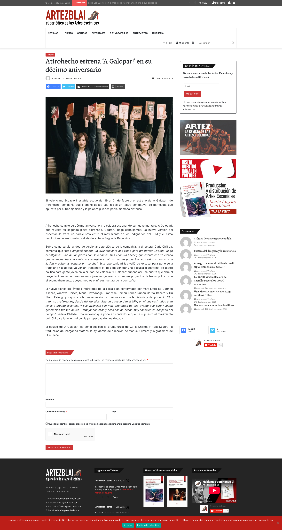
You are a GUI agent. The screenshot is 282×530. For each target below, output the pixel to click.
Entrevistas (140, 33)
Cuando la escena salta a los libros (214, 305)
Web (114, 411)
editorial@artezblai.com (67, 510)
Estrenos (50, 54)
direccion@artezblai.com (68, 498)
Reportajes (98, 33)
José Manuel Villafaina (205, 242)
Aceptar (128, 525)
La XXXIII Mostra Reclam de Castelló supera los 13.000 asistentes (210, 281)
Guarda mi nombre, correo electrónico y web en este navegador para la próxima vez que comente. (99, 424)
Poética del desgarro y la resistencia (215, 251)
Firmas (69, 33)
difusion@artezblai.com (69, 506)
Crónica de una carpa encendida (213, 238)
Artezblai (55, 78)
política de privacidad (202, 105)
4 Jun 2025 (119, 507)
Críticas (82, 33)
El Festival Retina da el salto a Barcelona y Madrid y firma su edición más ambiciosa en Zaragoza (137, 2)
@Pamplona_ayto (103, 492)
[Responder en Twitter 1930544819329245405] (97, 497)
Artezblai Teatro (103, 480)
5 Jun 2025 (119, 480)
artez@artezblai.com (67, 502)
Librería (159, 33)
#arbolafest (127, 489)
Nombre (50, 399)
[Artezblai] (73, 18)
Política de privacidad (148, 525)
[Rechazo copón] (278, 523)
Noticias (53, 33)
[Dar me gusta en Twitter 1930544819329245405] (109, 497)
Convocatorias (119, 33)
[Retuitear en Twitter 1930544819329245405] (103, 497)
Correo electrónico (56, 411)
